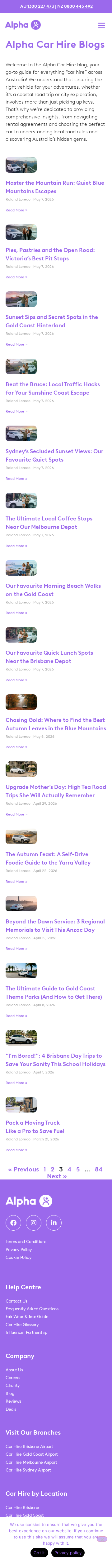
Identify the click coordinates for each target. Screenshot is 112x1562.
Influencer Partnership (26, 1332)
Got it (39, 1552)
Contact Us (16, 1301)
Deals (11, 1409)
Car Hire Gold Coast (25, 1515)
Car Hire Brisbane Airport (29, 1446)
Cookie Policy (18, 1257)
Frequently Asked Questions (32, 1309)
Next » (57, 1176)
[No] (102, 1539)
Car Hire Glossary (22, 1324)
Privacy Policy (19, 1249)
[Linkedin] (54, 1223)
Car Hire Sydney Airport (28, 1470)
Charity (13, 1385)
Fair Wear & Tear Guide (27, 1316)
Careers (13, 1377)
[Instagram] (33, 1223)
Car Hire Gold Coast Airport (32, 1454)
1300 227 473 (40, 6)
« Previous (23, 1169)
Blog (10, 1393)
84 (99, 1169)
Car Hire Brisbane (22, 1507)
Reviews (13, 1401)
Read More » (16, 210)
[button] (102, 25)
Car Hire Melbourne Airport (31, 1462)
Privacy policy (68, 1552)
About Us (14, 1370)
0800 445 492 (78, 6)
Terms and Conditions (26, 1241)
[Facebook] (13, 1223)
